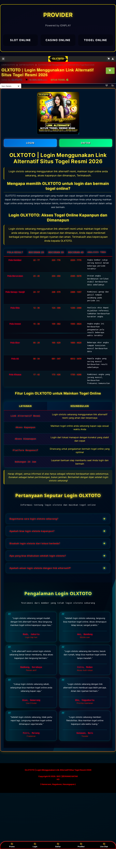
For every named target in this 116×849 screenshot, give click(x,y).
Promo (12, 846)
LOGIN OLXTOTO (8, 65)
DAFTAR (86, 142)
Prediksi (81, 846)
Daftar (58, 846)
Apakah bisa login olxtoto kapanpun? (57, 531)
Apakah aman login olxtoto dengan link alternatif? (57, 568)
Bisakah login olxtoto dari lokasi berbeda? (57, 543)
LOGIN (30, 142)
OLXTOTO (16, 79)
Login (35, 846)
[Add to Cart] (110, 70)
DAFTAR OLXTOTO (26, 65)
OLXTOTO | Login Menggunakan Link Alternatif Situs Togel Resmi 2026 (66, 65)
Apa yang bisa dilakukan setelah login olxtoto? (57, 555)
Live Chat (104, 846)
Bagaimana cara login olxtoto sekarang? (57, 518)
